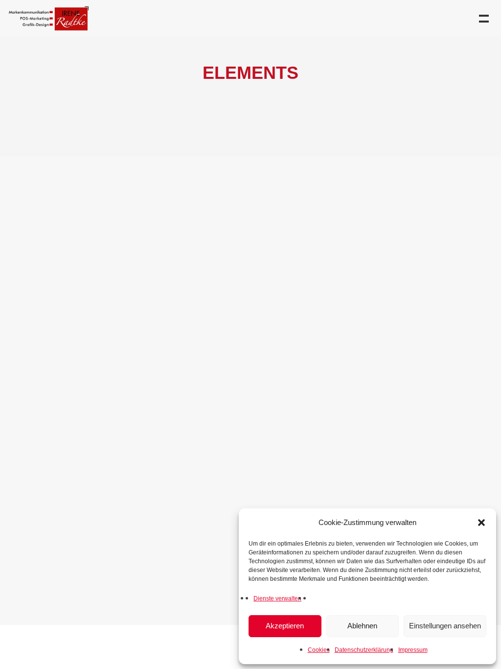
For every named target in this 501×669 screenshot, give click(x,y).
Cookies (319, 649)
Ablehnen (362, 625)
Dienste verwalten (277, 598)
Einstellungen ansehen (445, 625)
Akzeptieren (285, 625)
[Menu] (483, 18)
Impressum (413, 649)
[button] (481, 522)
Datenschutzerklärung (364, 649)
